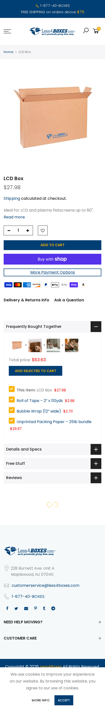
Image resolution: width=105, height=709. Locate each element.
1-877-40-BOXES (55, 5)
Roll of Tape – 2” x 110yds (40, 400)
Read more (14, 217)
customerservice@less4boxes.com (45, 585)
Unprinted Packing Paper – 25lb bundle (54, 422)
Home (8, 52)
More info (41, 700)
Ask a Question (69, 300)
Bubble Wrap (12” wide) (39, 411)
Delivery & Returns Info (26, 300)
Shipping (12, 198)
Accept (64, 700)
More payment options (52, 272)
